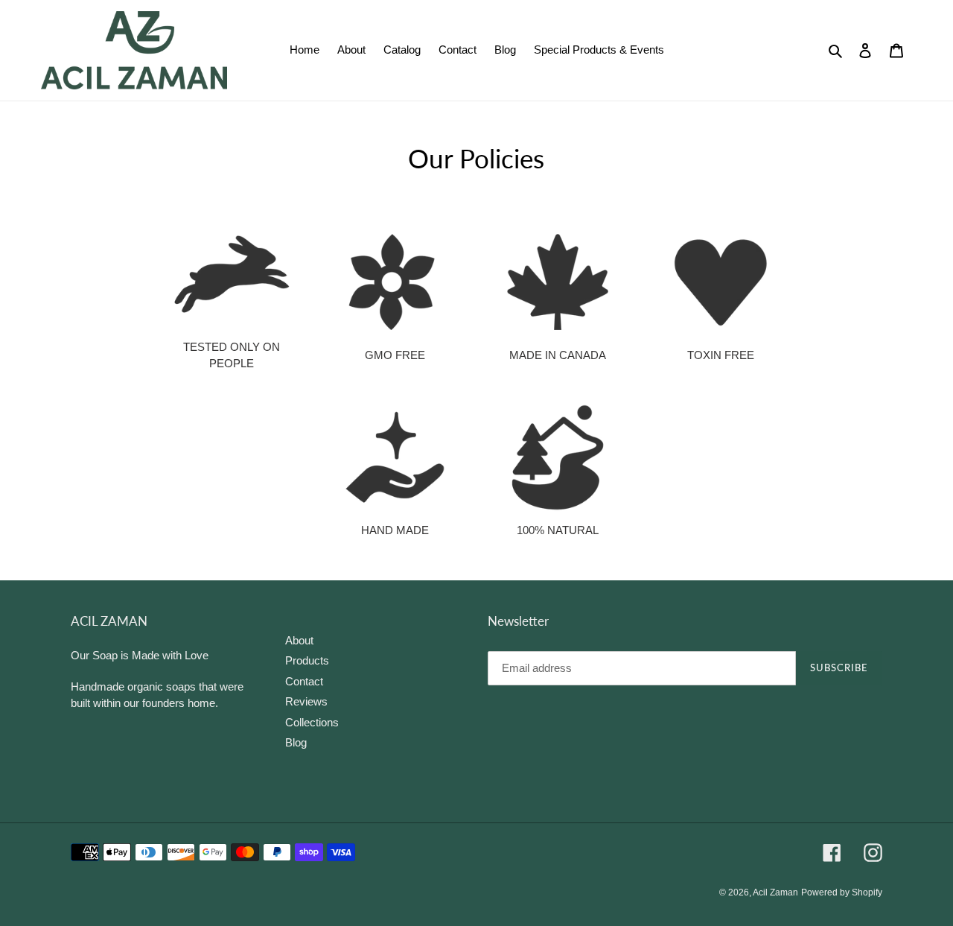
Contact (304, 680)
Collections (312, 721)
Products (307, 660)
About (299, 639)
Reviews (306, 701)
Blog (296, 742)
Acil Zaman (775, 892)
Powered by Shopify (841, 892)
